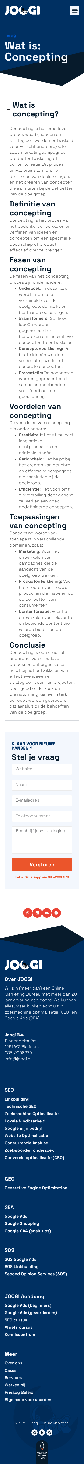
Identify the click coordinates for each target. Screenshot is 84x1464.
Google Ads (16, 1216)
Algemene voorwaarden (28, 1400)
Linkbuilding (17, 1099)
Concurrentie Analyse (26, 1143)
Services (13, 1378)
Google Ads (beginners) (28, 1305)
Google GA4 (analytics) (28, 1231)
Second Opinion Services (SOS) (36, 1274)
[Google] (35, 1432)
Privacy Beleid (19, 1392)
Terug (10, 35)
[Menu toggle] (74, 10)
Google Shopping (22, 1223)
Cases (10, 1370)
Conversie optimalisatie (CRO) (34, 1158)
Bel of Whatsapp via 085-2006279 (42, 877)
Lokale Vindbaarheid (25, 1121)
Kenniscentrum (20, 1334)
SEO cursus (16, 1320)
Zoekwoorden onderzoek (29, 1150)
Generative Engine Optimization (36, 1188)
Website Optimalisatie (26, 1135)
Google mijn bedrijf (24, 1128)
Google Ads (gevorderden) (31, 1313)
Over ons (13, 1363)
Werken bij (15, 1385)
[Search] (49, 1432)
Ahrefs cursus (18, 1327)
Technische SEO (20, 1106)
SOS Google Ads (20, 1259)
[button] (28, 913)
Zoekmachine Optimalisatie (32, 1114)
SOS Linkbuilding (21, 1267)
